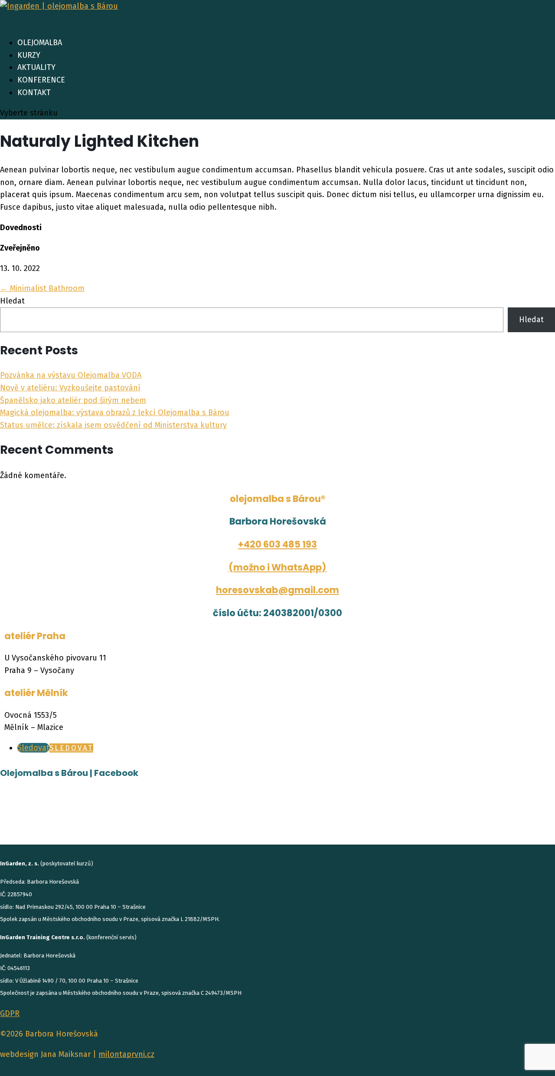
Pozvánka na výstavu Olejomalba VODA (70, 375)
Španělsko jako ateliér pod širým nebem (73, 400)
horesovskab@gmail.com (277, 590)
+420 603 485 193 (277, 544)
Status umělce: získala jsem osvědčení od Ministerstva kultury (113, 425)
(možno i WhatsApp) (277, 567)
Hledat (12, 301)
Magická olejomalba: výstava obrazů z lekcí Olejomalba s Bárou (114, 412)
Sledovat (71, 748)
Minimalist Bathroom (42, 288)
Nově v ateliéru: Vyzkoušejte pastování (70, 388)
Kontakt (34, 92)
